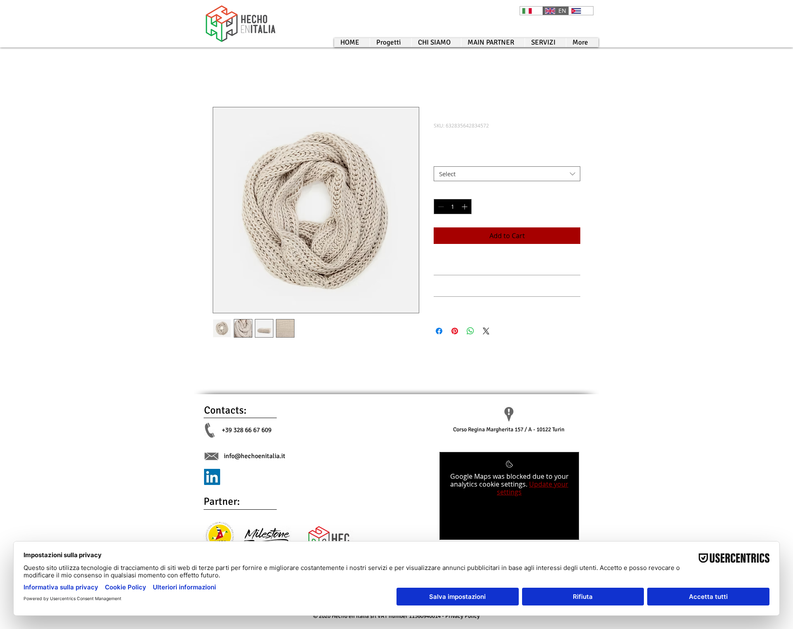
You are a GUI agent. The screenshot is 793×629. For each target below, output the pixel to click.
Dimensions (452, 159)
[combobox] (507, 173)
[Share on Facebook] (439, 331)
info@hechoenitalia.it (254, 456)
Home (222, 77)
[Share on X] (486, 331)
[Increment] (465, 206)
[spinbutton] (452, 206)
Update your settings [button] (532, 488)
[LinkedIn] (212, 477)
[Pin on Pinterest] (455, 331)
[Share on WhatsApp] (470, 331)
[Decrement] (440, 206)
